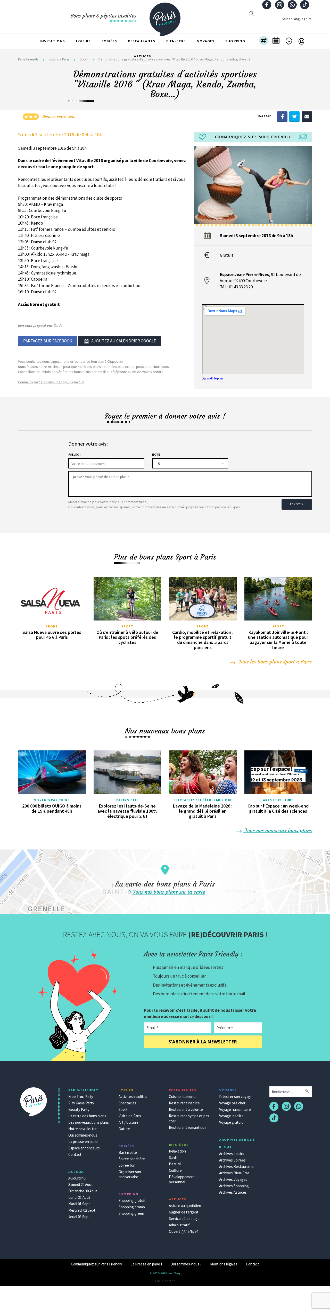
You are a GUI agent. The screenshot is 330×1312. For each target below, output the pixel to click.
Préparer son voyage (235, 1096)
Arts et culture (278, 800)
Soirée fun (127, 1165)
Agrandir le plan (212, 378)
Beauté (175, 1164)
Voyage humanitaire (235, 1109)
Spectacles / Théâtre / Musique (203, 800)
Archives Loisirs (231, 1153)
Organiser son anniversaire (130, 1174)
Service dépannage (184, 1218)
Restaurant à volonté (186, 1109)
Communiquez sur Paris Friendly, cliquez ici (51, 382)
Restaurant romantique (188, 1127)
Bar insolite (128, 1152)
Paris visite (127, 800)
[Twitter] (294, 116)
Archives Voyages (233, 1179)
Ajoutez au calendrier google (123, 341)
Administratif (179, 1224)
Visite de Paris (130, 1115)
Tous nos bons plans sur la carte (168, 892)
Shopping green (131, 1213)
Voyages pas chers (52, 800)
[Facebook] (282, 116)
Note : (156, 454)
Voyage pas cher (232, 1103)
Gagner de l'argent (184, 1212)
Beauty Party (78, 1109)
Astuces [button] (142, 56)
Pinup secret (165, 1281)
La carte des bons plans (87, 1115)
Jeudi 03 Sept (79, 1216)
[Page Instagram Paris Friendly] (279, 5)
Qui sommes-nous (82, 1135)
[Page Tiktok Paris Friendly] (304, 5)
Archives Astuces (233, 1192)
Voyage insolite (231, 1115)
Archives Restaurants (236, 1166)
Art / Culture (128, 1122)
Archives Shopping (234, 1185)
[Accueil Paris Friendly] (165, 16)
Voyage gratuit (231, 1122)
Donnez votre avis (58, 116)
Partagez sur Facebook (47, 341)
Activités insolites (133, 1096)
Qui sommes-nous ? (186, 1264)
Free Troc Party (80, 1096)
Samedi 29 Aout (80, 1184)
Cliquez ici (115, 361)
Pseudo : (74, 454)
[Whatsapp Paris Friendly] (292, 5)
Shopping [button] (235, 41)
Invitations (52, 41)
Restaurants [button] (141, 41)
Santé (173, 1157)
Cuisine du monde (183, 1096)
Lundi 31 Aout (79, 1197)
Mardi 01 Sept (79, 1203)
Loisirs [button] (83, 41)
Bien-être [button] (176, 41)
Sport (52, 626)
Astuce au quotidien (185, 1205)
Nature (124, 1128)
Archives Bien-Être (234, 1173)
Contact (74, 1154)
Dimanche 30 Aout (82, 1191)
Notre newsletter (82, 1128)
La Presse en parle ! (146, 1264)
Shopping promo (132, 1206)
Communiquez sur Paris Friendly (96, 1264)
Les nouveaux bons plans (88, 1122)
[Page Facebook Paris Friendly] (266, 5)
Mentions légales (223, 1264)
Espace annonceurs (84, 1148)
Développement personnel (182, 1179)
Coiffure (175, 1170)
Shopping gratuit (132, 1200)
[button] (263, 41)
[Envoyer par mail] (307, 116)
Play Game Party (81, 1103)
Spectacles (127, 1103)
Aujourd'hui (77, 1178)
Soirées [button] (109, 41)
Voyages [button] (205, 41)
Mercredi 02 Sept (81, 1210)
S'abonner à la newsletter (202, 1042)
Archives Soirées (232, 1160)
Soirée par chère (132, 1158)
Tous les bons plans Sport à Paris (274, 661)
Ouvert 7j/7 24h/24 (183, 1231)
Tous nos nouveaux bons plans (277, 830)
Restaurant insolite (184, 1103)
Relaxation (177, 1151)
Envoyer (296, 504)
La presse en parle (83, 1141)
